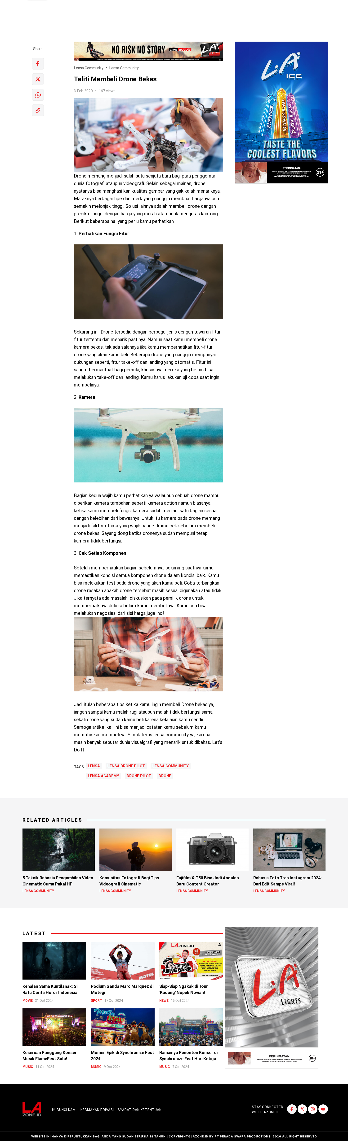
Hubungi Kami (64, 1110)
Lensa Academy (103, 776)
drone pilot (139, 776)
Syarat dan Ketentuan (140, 1110)
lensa (94, 766)
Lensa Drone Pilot (126, 766)
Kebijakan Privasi (97, 1110)
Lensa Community (88, 68)
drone (165, 776)
